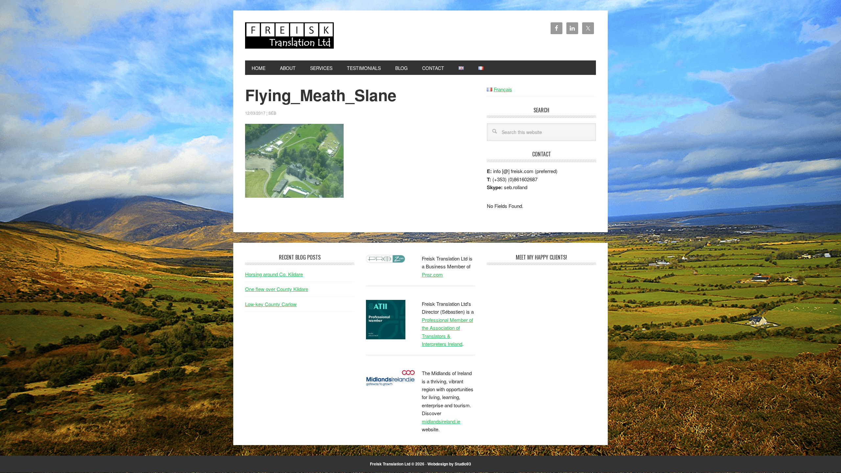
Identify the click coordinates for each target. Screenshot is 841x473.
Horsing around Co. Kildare (274, 274)
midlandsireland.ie (441, 421)
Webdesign (437, 464)
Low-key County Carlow (271, 304)
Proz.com (432, 274)
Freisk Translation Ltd (289, 35)
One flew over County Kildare (276, 288)
